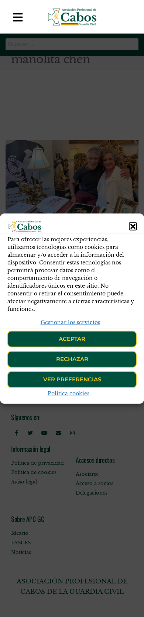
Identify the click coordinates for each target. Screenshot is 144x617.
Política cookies (68, 393)
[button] (133, 226)
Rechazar (72, 359)
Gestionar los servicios (70, 322)
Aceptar (72, 338)
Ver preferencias (72, 379)
